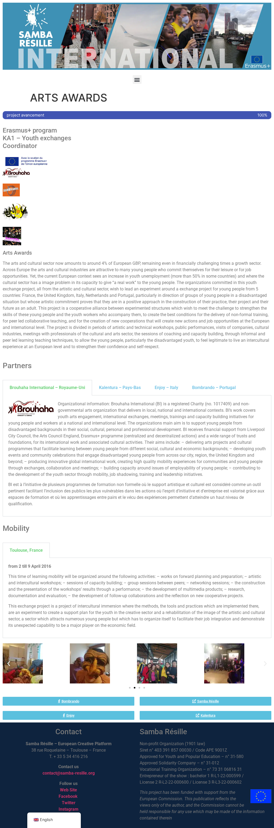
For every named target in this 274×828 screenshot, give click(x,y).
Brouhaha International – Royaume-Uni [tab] (47, 387)
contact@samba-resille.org (69, 773)
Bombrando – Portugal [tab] (214, 387)
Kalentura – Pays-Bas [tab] (120, 387)
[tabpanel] (137, 456)
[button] (137, 79)
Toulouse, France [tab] (26, 550)
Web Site (68, 789)
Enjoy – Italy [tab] (166, 387)
